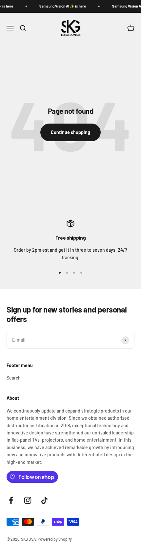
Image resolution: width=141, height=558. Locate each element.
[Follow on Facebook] (11, 500)
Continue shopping (70, 132)
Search (14, 377)
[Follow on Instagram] (27, 500)
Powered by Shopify (55, 539)
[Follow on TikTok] (44, 500)
